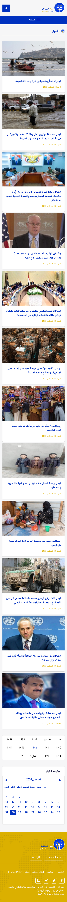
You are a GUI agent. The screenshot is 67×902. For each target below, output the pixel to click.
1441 (46, 747)
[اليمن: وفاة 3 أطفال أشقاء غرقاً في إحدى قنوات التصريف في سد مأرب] (33, 460)
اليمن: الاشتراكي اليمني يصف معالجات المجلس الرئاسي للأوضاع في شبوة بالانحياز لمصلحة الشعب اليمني (33, 600)
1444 (9, 747)
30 (13, 812)
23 (58, 812)
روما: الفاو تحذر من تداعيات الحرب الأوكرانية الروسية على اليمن (35, 543)
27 (32, 812)
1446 (46, 755)
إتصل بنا (61, 872)
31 (6, 812)
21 (13, 807)
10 (26, 801)
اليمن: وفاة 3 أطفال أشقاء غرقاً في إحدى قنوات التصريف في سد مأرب (34, 485)
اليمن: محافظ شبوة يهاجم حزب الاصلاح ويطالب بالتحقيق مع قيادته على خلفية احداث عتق (38, 715)
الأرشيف (36, 857)
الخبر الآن (61, 887)
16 (45, 807)
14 (58, 807)
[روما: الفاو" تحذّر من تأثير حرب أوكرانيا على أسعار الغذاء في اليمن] (33, 403)
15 (52, 807)
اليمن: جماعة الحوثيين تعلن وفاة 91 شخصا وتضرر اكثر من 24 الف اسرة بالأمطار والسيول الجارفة (34, 136)
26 (39, 812)
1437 (34, 739)
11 (20, 801)
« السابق (47, 739)
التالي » (33, 755)
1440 (58, 747)
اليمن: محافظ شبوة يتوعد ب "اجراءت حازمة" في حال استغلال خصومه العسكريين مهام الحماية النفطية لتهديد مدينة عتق (33, 196)
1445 (58, 755)
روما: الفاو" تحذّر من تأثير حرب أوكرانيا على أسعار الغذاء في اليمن (36, 428)
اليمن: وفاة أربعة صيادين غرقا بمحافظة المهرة (38, 81)
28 (26, 812)
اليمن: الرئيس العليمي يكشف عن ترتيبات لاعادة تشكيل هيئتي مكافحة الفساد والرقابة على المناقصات (33, 313)
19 (26, 807)
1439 (10, 739)
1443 (22, 747)
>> (21, 755)
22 (6, 807)
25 (45, 812)
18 (32, 807)
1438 (22, 739)
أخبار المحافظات (54, 857)
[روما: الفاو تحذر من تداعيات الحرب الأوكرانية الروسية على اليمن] (33, 518)
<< (59, 739)
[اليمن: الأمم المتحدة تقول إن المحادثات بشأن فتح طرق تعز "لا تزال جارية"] (33, 633)
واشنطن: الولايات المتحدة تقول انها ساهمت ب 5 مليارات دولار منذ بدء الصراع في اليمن (37, 255)
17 (39, 807)
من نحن (50, 872)
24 (52, 812)
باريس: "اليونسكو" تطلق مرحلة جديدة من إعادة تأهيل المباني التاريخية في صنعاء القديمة (34, 370)
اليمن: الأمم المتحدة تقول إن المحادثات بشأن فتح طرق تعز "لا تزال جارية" (34, 658)
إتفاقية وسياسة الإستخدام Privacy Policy (26, 872)
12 (13, 801)
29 (19, 812)
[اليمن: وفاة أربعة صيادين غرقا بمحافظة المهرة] (33, 58)
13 (6, 801)
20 (19, 807)
